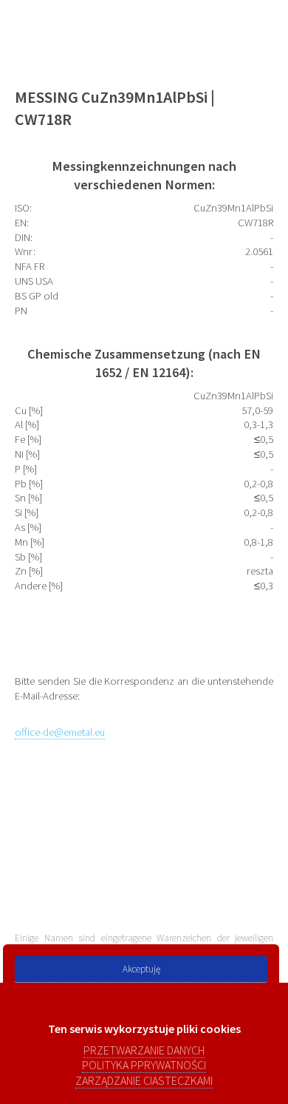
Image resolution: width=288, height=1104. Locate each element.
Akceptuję (141, 969)
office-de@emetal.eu (60, 732)
